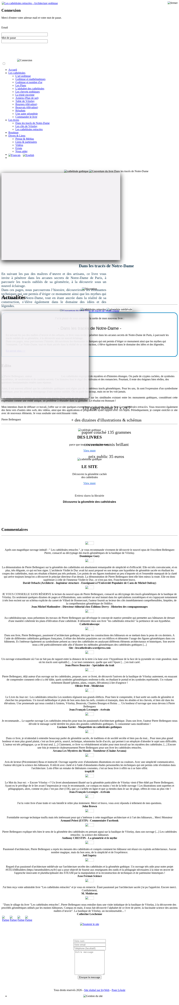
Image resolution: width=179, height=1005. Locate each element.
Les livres (13, 119)
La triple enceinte (24, 94)
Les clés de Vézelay (26, 126)
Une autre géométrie (26, 113)
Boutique (13, 132)
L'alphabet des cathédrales (29, 88)
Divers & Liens (16, 135)
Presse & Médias (24, 138)
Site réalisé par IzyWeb (96, 990)
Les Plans (20, 85)
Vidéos (19, 145)
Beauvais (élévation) (26, 107)
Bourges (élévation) (26, 104)
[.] (89, 310)
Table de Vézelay (25, 101)
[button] (4, 63)
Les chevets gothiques (27, 91)
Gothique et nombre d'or (28, 82)
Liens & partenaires (26, 141)
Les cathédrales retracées (29, 129)
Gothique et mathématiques (30, 79)
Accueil (12, 69)
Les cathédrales (16, 72)
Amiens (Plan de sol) (26, 97)
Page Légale (118, 990)
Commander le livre (26, 116)
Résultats (20, 110)
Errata (18, 148)
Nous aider (21, 151)
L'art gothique (23, 75)
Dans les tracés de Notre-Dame (32, 123)
